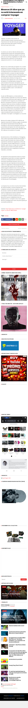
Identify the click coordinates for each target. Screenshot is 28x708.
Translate (12, 606)
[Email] (22, 219)
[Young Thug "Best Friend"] (4, 667)
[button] (1, 2)
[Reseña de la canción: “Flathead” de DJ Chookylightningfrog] (4, 679)
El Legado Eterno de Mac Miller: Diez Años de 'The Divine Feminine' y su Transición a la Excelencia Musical (17, 640)
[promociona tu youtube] (4, 661)
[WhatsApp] (19, 219)
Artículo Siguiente (22, 228)
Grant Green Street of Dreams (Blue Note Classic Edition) (17, 632)
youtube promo (20, 698)
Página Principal (5, 6)
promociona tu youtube (15, 659)
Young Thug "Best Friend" (16, 665)
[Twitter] (14, 219)
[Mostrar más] (25, 219)
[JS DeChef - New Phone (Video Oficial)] (4, 646)
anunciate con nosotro (9, 698)
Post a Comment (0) (14, 224)
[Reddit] (17, 219)
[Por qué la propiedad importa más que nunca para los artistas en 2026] (4, 673)
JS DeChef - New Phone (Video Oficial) (17, 645)
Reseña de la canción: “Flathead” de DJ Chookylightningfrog (15, 679)
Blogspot (11, 695)
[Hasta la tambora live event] (4, 627)
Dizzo (2, 686)
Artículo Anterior (5, 228)
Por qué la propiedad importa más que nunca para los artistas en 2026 (18, 673)
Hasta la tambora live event (16, 625)
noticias (11, 6)
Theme (22, 695)
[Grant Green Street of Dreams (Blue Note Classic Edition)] (4, 633)
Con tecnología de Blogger (9, 684)
